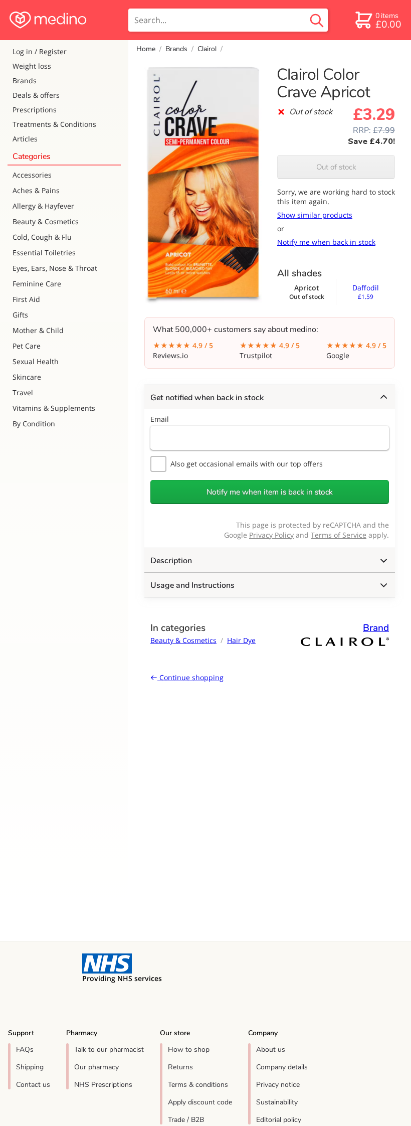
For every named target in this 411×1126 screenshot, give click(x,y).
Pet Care (27, 346)
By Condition (34, 423)
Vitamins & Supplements (54, 408)
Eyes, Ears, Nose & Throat (55, 268)
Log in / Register (40, 51)
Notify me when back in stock (326, 242)
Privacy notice (278, 1084)
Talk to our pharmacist (109, 1049)
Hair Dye (241, 640)
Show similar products (314, 215)
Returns (180, 1067)
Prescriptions (35, 109)
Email (159, 419)
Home (145, 49)
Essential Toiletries (44, 252)
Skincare (27, 377)
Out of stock (336, 167)
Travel (23, 392)
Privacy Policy (271, 535)
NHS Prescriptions (103, 1084)
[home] (63, 20)
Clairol (207, 49)
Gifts (20, 314)
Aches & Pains (36, 190)
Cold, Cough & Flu (42, 237)
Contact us (33, 1084)
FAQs (25, 1049)
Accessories (32, 175)
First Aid (26, 299)
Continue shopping (190, 677)
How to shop (189, 1049)
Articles (25, 138)
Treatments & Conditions (54, 124)
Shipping (30, 1067)
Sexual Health (36, 361)
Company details (282, 1067)
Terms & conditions (198, 1084)
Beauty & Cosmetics (46, 221)
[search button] (317, 20)
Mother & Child (38, 330)
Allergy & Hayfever (43, 206)
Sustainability (277, 1102)
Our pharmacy (96, 1067)
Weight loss (32, 66)
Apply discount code (200, 1102)
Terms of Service (338, 535)
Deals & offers (36, 95)
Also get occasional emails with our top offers (246, 463)
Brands (25, 80)
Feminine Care (37, 283)
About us (270, 1049)
